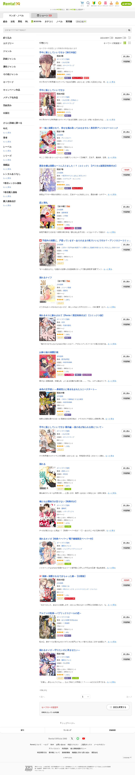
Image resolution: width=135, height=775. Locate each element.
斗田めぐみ (65, 586)
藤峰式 (64, 508)
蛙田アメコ (79, 247)
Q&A (52, 744)
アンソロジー (66, 138)
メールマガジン (99, 744)
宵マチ (67, 175)
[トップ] (9, 3)
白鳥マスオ (116, 247)
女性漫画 (60, 356)
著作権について (54, 752)
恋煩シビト (65, 471)
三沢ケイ (65, 247)
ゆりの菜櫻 (65, 620)
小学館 (65, 216)
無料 (126, 169)
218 (67, 411)
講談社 (65, 290)
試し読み (126, 56)
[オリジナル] (36, 21)
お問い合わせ (61, 744)
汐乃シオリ (82, 175)
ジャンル (80, 21)
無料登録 (127, 4)
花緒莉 (92, 247)
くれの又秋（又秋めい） (70, 100)
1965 (68, 74)
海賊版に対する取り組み (80, 752)
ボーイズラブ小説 (63, 617)
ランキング (67, 730)
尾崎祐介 (71, 399)
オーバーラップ (68, 65)
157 (67, 560)
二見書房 (66, 623)
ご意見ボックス (86, 744)
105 (67, 446)
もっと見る (7, 132)
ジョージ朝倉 (66, 287)
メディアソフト (68, 511)
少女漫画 (60, 135)
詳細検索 (112, 730)
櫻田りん (86, 247)
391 (67, 299)
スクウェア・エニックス (72, 178)
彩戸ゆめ (71, 247)
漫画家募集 (66, 752)
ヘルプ (46, 744)
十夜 (63, 175)
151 (67, 675)
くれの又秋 (65, 62)
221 (67, 486)
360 (67, 334)
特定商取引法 (42, 752)
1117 (68, 112)
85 (67, 632)
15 (67, 595)
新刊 (22, 730)
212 (67, 523)
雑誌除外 (118, 38)
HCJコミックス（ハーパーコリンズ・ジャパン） (80, 589)
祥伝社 (65, 474)
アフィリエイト (54, 748)
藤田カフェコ (66, 545)
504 (67, 185)
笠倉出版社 (67, 325)
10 (67, 371)
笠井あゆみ (74, 620)
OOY (63, 322)
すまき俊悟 (79, 399)
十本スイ (65, 399)
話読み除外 (104, 38)
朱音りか (98, 247)
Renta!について (35, 744)
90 (67, 150)
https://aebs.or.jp (39, 770)
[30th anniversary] (17, 3)
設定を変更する (119, 707)
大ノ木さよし (106, 247)
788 (67, 225)
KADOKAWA (67, 362)
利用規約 (65, 748)
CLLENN (66, 663)
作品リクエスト (73, 744)
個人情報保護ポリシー (78, 748)
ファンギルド (68, 141)
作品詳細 (126, 61)
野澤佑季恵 (65, 359)
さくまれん (74, 175)
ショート (45, 15)
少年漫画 (60, 396)
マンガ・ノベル (16, 15)
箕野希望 (65, 212)
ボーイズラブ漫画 (63, 59)
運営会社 (94, 752)
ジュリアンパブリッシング (72, 549)
